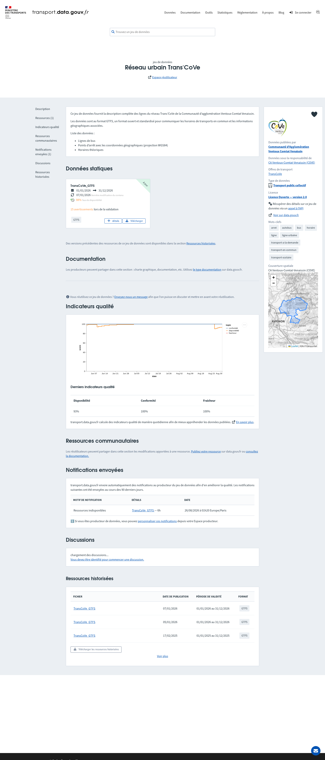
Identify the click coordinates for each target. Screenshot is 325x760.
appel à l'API (295, 208)
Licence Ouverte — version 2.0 (287, 197)
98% (78, 200)
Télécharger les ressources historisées (98, 649)
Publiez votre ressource (206, 451)
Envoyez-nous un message (131, 297)
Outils (209, 12)
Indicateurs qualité (47, 127)
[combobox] (162, 32)
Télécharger (136, 221)
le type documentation (207, 269)
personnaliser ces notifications (157, 521)
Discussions (42, 163)
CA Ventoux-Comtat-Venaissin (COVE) (291, 162)
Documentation (190, 12)
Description (42, 109)
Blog (281, 12)
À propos (268, 12)
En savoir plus (245, 422)
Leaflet (294, 346)
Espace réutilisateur (164, 77)
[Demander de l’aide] (315, 750)
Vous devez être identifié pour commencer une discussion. (107, 559)
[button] (273, 277)
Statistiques (224, 12)
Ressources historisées (200, 243)
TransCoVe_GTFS (143, 510)
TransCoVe (275, 174)
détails (115, 221)
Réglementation (247, 12)
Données (170, 12)
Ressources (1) (44, 118)
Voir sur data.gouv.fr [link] (286, 215)
